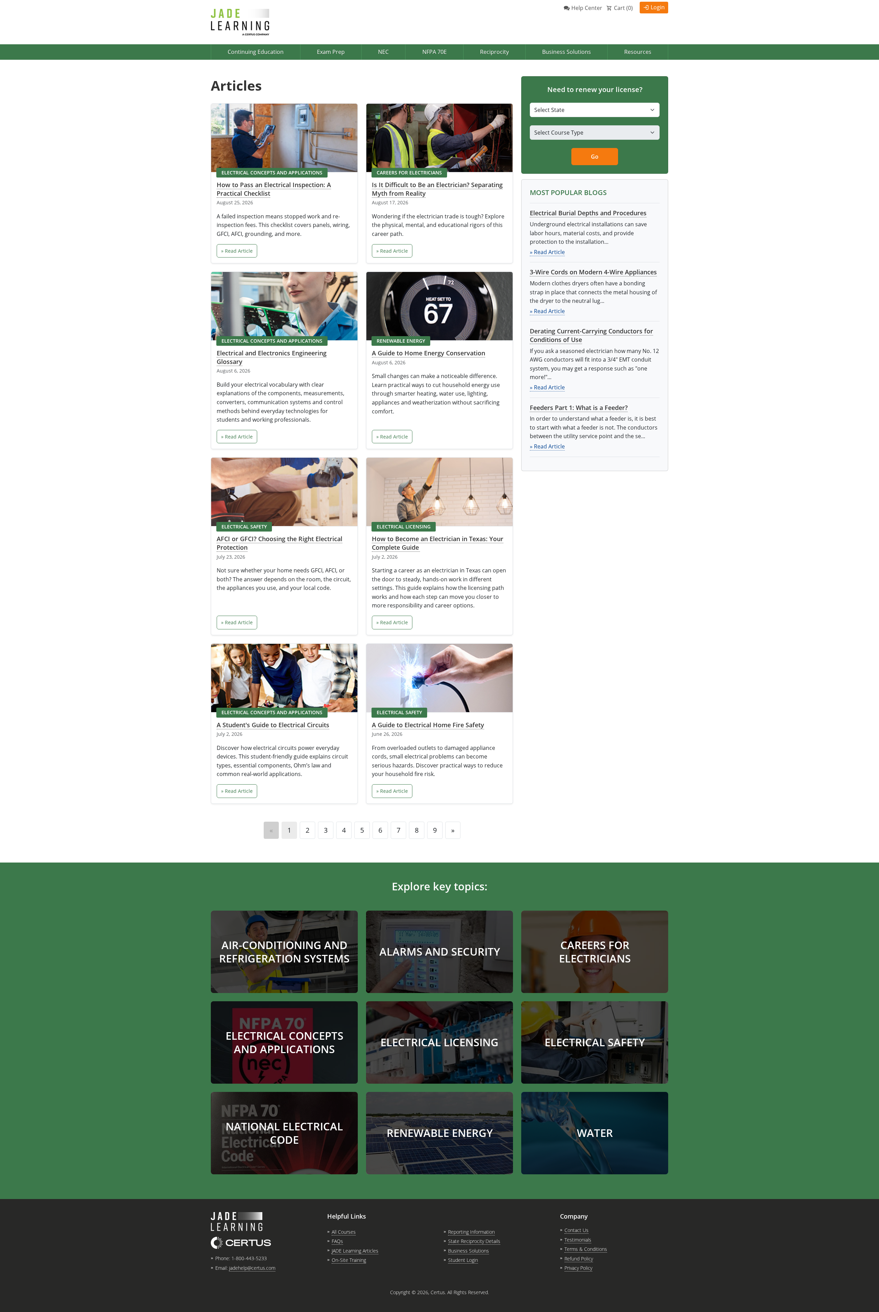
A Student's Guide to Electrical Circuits (273, 725)
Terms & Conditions (585, 1249)
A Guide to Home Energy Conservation (428, 353)
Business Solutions (566, 52)
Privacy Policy (578, 1268)
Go (594, 156)
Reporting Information (471, 1232)
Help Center (586, 8)
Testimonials (577, 1239)
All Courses (344, 1232)
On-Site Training (349, 1260)
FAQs (337, 1241)
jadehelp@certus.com (252, 1268)
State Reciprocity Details (474, 1241)
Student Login (463, 1260)
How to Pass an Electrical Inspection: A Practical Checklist (274, 189)
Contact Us (576, 1230)
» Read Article (237, 251)
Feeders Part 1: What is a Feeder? (579, 407)
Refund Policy (578, 1258)
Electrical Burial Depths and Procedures (588, 213)
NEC (383, 52)
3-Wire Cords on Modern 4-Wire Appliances (593, 272)
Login (658, 7)
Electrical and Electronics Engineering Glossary (272, 357)
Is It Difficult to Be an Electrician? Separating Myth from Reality (437, 189)
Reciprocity (494, 52)
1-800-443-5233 (249, 1258)
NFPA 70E (434, 52)
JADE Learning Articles (355, 1250)
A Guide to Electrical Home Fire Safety (428, 725)
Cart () (623, 8)
